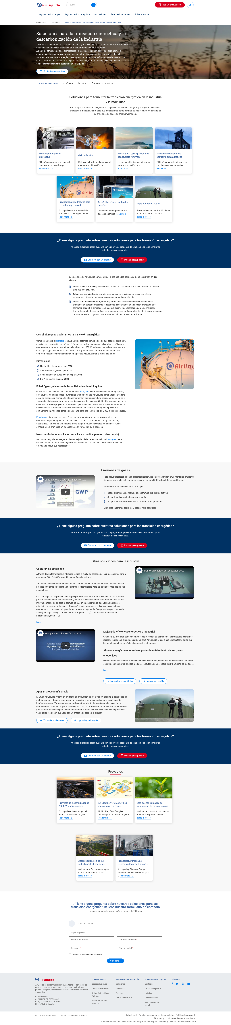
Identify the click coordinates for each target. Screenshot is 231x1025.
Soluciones (56, 22)
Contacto (149, 984)
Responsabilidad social (152, 1003)
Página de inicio (42, 22)
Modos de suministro (100, 989)
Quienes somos (151, 998)
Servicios (119, 993)
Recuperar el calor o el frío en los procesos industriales (65, 633)
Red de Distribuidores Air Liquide (100, 994)
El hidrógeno (42, 417)
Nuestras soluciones (48, 83)
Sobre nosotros (142, 14)
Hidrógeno (68, 83)
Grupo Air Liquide (152, 989)
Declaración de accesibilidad (182, 1022)
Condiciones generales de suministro (156, 1015)
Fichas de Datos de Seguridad (99, 1001)
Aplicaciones (100, 14)
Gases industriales (99, 984)
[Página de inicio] (44, 979)
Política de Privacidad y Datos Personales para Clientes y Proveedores (133, 1022)
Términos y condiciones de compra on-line (173, 1018)
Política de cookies (184, 1015)
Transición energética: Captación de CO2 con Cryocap (164, 570)
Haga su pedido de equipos (77, 14)
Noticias (148, 993)
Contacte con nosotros (102, 83)
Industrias (120, 989)
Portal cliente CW (123, 998)
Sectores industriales (120, 14)
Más (38, 622)
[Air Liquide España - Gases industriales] (48, 5)
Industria (82, 83)
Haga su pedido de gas (49, 14)
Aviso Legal (131, 1015)
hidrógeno (61, 341)
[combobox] (81, 5)
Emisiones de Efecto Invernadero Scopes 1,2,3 (65, 479)
